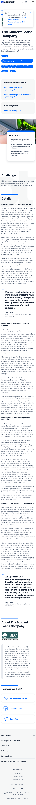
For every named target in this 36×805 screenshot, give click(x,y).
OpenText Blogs (16, 708)
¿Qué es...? (5, 746)
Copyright (5, 793)
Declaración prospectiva (18, 784)
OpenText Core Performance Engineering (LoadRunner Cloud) (14, 60)
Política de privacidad (18, 773)
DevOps (4, 71)
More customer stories (18, 698)
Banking (4, 56)
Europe (13, 71)
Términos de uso (18, 776)
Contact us (14, 719)
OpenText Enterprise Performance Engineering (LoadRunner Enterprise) (16, 66)
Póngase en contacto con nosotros (13, 761)
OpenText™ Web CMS (23, 798)
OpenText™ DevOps (11, 111)
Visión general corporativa (10, 741)
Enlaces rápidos (6, 756)
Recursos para (6, 735)
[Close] (30, 12)
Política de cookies (18, 779)
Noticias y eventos (7, 751)
